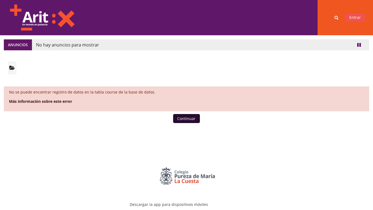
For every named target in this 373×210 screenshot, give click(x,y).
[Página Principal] (42, 17)
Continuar (186, 118)
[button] (337, 18)
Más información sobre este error (40, 101)
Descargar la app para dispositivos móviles (169, 204)
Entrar (355, 17)
